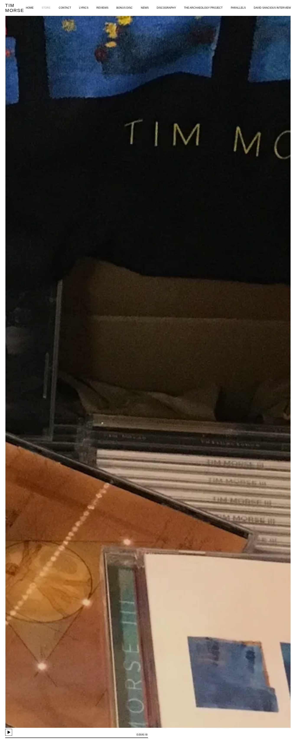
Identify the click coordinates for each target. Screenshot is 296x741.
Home (30, 7)
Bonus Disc (124, 7)
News (145, 7)
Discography (166, 7)
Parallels (238, 7)
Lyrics (83, 7)
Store (46, 7)
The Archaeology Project (203, 7)
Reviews (102, 7)
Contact (65, 7)
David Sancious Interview (272, 7)
